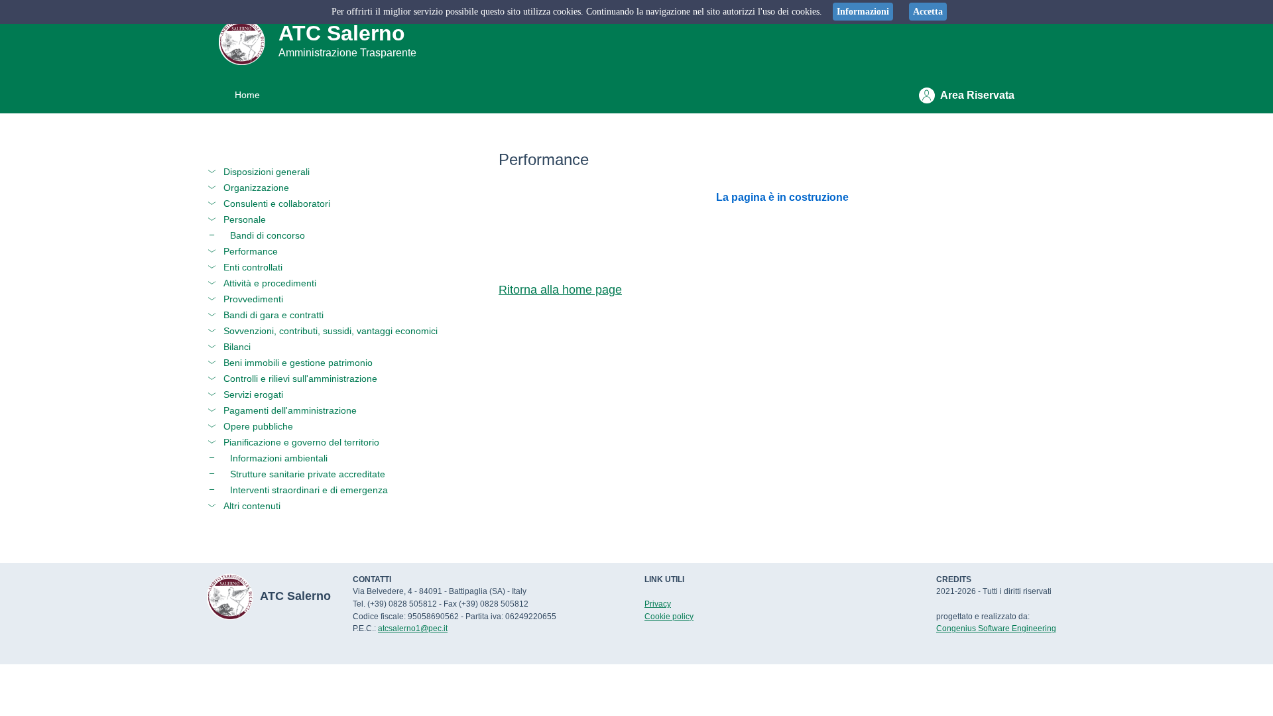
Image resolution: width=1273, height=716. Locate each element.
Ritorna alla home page (560, 289)
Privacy (657, 604)
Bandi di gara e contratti (273, 315)
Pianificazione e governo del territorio (301, 442)
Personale (244, 219)
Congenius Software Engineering (996, 628)
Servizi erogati (253, 394)
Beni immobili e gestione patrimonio (298, 362)
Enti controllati (252, 267)
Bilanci (237, 346)
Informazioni (863, 12)
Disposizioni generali (266, 171)
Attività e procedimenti (269, 283)
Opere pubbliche (258, 426)
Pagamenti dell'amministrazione (290, 410)
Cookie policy (669, 616)
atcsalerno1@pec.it (413, 628)
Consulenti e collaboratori (276, 203)
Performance (250, 251)
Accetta (928, 12)
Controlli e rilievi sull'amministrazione (300, 378)
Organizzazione (256, 187)
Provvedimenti (253, 299)
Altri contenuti (251, 506)
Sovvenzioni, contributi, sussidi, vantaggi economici (330, 331)
